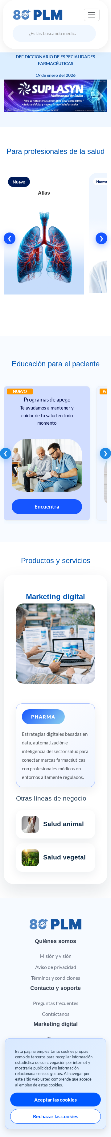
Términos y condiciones (55, 978)
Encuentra (46, 506)
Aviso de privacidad (55, 967)
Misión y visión (56, 956)
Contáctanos (55, 1014)
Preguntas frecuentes (55, 1003)
